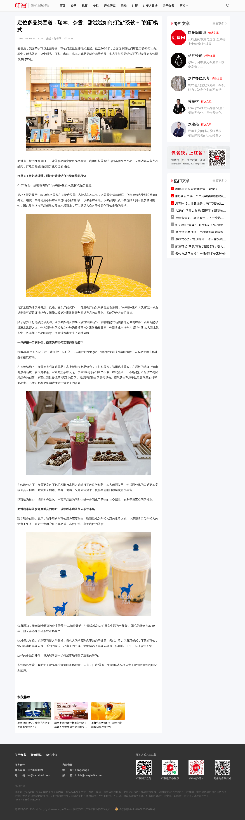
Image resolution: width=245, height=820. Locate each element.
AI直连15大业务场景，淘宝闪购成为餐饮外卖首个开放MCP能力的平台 (199, 203)
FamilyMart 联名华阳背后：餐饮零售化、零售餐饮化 (206, 110)
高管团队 (36, 755)
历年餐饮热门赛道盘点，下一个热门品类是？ (199, 217)
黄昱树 (200, 101)
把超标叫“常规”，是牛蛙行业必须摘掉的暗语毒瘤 (200, 225)
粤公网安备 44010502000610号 (137, 809)
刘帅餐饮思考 (205, 78)
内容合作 (67, 764)
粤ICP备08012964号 (26, 809)
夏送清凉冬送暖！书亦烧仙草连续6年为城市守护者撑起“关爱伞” (200, 232)
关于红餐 (168, 5)
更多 (182, 5)
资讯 (73, 5)
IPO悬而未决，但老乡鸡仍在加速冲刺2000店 (200, 196)
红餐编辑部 (203, 32)
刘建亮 (200, 123)
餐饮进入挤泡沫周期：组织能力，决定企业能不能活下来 (206, 89)
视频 (85, 5)
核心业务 (52, 755)
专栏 (96, 5)
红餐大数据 (150, 5)
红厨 (135, 5)
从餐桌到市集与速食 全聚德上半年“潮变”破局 (206, 41)
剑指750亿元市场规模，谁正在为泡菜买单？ (200, 239)
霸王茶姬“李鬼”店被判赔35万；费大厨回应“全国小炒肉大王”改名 (200, 246)
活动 (124, 5)
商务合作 (20, 764)
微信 (69, 770)
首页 (62, 5)
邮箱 (22, 775)
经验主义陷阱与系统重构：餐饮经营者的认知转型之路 (206, 133)
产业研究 (110, 5)
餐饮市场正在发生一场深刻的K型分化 (200, 253)
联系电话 (20, 770)
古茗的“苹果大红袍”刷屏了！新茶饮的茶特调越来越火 (200, 210)
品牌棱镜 (201, 55)
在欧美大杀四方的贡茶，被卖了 (196, 189)
